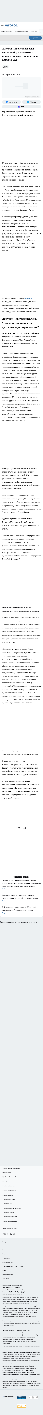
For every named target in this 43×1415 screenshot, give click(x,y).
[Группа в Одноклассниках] (7, 1234)
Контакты (6, 1250)
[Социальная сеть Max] (21, 106)
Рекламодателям (8, 1274)
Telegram (5, 1242)
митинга (28, 298)
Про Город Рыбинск (9, 1199)
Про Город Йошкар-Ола (10, 1177)
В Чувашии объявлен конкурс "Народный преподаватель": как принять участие (19, 910)
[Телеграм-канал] (31, 102)
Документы (34, 31)
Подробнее (6, 1343)
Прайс (4, 1270)
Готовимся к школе (21, 31)
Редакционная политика (10, 1254)
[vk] (18, 828)
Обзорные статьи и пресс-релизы (13, 1266)
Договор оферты (8, 1262)
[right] (41, 32)
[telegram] (25, 828)
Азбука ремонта (6, 31)
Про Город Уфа (7, 1203)
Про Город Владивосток (10, 1216)
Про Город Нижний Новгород (12, 1208)
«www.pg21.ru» (17, 1285)
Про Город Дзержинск (9, 1212)
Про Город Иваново (9, 1186)
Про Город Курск (8, 1195)
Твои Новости (7, 1172)
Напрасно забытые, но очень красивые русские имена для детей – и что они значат (20, 898)
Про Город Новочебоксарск (11, 1168)
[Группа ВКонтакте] (11, 102)
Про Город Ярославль (9, 1190)
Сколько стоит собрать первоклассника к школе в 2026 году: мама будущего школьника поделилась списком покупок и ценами (21, 884)
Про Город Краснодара (10, 1221)
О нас (4, 1246)
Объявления (6, 1258)
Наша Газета (6, 1182)
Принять (35, 38)
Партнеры (6, 1278)
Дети (5, 66)
